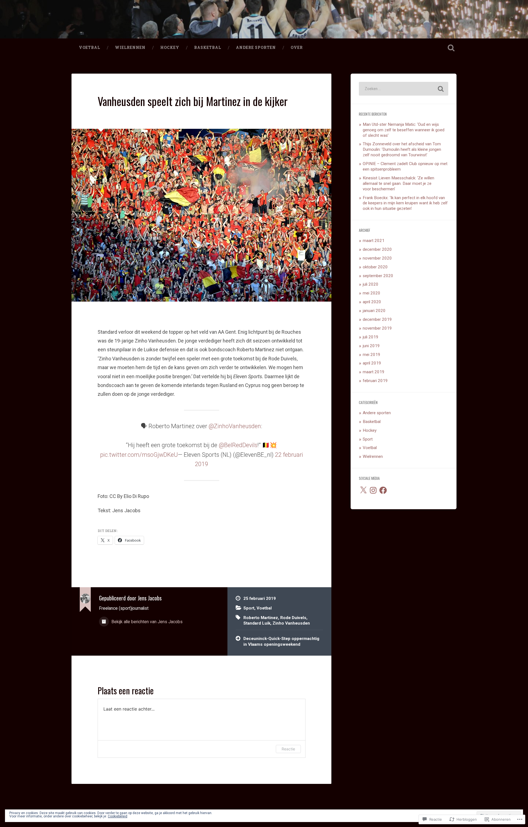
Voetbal (89, 47)
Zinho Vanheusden (291, 623)
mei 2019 (371, 354)
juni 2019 (371, 345)
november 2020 (377, 258)
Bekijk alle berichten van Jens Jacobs (146, 621)
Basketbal (207, 47)
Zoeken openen (451, 47)
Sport (248, 608)
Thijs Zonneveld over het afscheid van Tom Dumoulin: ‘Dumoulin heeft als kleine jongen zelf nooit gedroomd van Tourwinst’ (402, 149)
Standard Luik (256, 623)
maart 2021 (373, 240)
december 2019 (377, 319)
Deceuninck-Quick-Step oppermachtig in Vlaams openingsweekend (281, 641)
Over (297, 47)
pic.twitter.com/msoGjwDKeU (139, 454)
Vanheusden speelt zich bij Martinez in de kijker (193, 101)
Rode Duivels (293, 617)
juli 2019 (370, 337)
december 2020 (377, 249)
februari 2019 (375, 380)
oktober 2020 (375, 266)
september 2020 (378, 275)
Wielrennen (130, 47)
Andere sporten (256, 47)
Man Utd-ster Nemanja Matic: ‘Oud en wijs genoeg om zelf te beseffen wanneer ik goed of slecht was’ (403, 130)
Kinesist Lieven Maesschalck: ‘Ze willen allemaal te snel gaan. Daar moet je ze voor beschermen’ (398, 183)
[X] (363, 490)
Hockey (169, 47)
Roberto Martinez (260, 617)
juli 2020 (370, 284)
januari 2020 (374, 310)
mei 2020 (371, 293)
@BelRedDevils (238, 445)
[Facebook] (383, 490)
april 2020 (372, 301)
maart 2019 (373, 371)
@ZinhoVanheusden (234, 426)
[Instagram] (373, 490)
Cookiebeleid (117, 816)
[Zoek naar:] (403, 89)
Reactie (288, 749)
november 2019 (377, 328)
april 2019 (372, 363)
